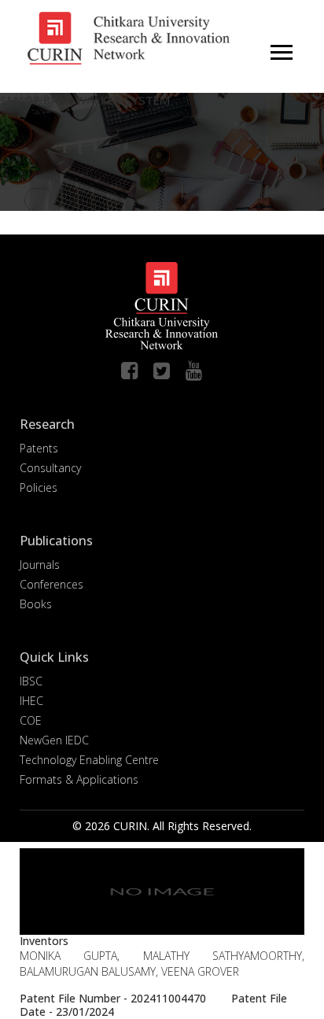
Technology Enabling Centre (89, 759)
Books (36, 603)
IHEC (31, 700)
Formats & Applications (79, 779)
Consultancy (50, 467)
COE (31, 720)
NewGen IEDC (54, 740)
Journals (40, 564)
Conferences (51, 584)
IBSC (31, 681)
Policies (38, 487)
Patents (39, 448)
